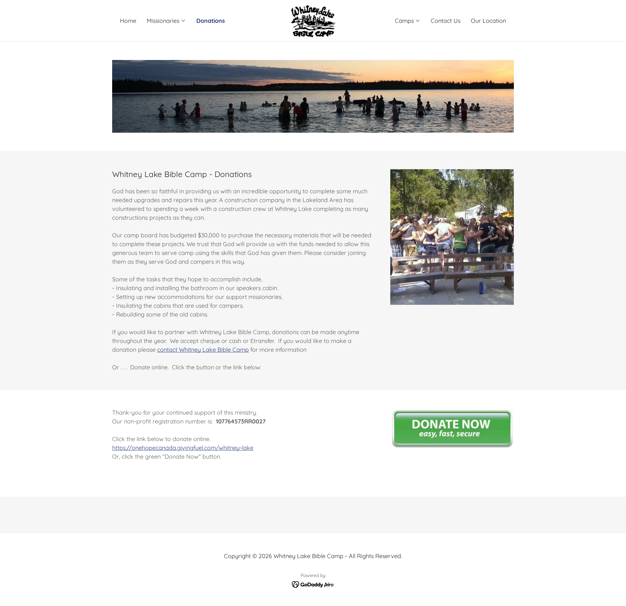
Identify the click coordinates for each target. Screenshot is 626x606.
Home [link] (128, 20)
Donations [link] (210, 20)
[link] (313, 20)
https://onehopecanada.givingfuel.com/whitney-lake (182, 447)
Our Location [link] (488, 20)
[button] (166, 21)
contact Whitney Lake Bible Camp (203, 349)
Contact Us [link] (445, 20)
